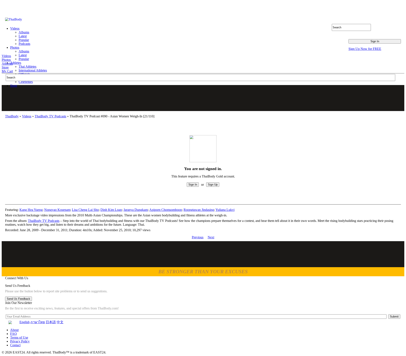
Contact (15, 345)
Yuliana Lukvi (225, 210)
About (14, 330)
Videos (6, 56)
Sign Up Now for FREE (364, 49)
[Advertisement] (203, 97)
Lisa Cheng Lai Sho (85, 210)
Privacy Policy (20, 341)
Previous (197, 237)
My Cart (7, 71)
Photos (6, 60)
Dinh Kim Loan (111, 210)
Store (5, 67)
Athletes (7, 63)
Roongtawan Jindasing (199, 210)
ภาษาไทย (37, 322)
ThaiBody (12, 116)
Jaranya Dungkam (135, 210)
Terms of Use (19, 337)
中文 (60, 322)
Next (211, 237)
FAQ (13, 333)
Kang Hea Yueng (31, 210)
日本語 (51, 322)
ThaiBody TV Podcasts (50, 116)
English (24, 322)
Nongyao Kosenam (57, 210)
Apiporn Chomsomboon (165, 210)
